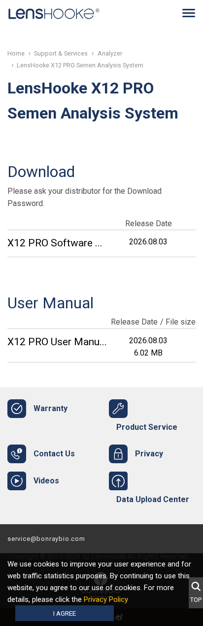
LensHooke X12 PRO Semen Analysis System (80, 65)
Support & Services (61, 53)
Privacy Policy (106, 599)
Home (16, 53)
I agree (64, 613)
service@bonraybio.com (46, 538)
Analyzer (110, 53)
